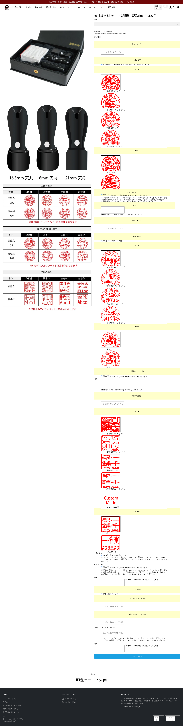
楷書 (104, 594)
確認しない (106, 194)
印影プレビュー (132, 192)
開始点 (137, 150)
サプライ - (103, 7)
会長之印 (132, 65)
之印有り (111, 555)
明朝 (108, 594)
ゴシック (114, 594)
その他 (146, 65)
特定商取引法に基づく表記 (12, 705)
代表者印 (116, 65)
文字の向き (137, 511)
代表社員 (139, 65)
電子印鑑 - (112, 7)
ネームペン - (83, 7)
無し (117, 555)
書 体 (137, 69)
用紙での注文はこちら (10, 709)
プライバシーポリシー (10, 699)
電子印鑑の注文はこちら (11, 712)
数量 (95, 20)
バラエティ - (72, 7)
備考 (134, 205)
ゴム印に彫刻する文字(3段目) (104, 627)
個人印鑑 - (30, 7)
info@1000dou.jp (70, 699)
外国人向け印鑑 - (51, 7)
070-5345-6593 (70, 702)
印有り (104, 555)
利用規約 (6, 702)
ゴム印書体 (137, 589)
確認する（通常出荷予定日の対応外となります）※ (129, 195)
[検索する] (178, 7)
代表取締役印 (107, 65)
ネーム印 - (93, 7)
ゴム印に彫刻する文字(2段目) (137, 614)
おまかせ (123, 555)
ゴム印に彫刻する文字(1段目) (137, 598)
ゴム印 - (62, 7)
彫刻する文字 (136, 44)
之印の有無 (98, 553)
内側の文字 (137, 60)
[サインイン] (171, 7)
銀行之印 (105, 241)
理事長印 (124, 65)
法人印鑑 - (39, 7)
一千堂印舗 (19, 719)
